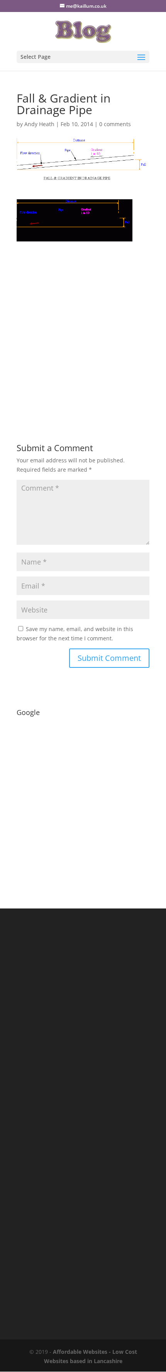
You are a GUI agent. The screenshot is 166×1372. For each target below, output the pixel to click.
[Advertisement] (83, 324)
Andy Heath (39, 124)
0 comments (115, 124)
